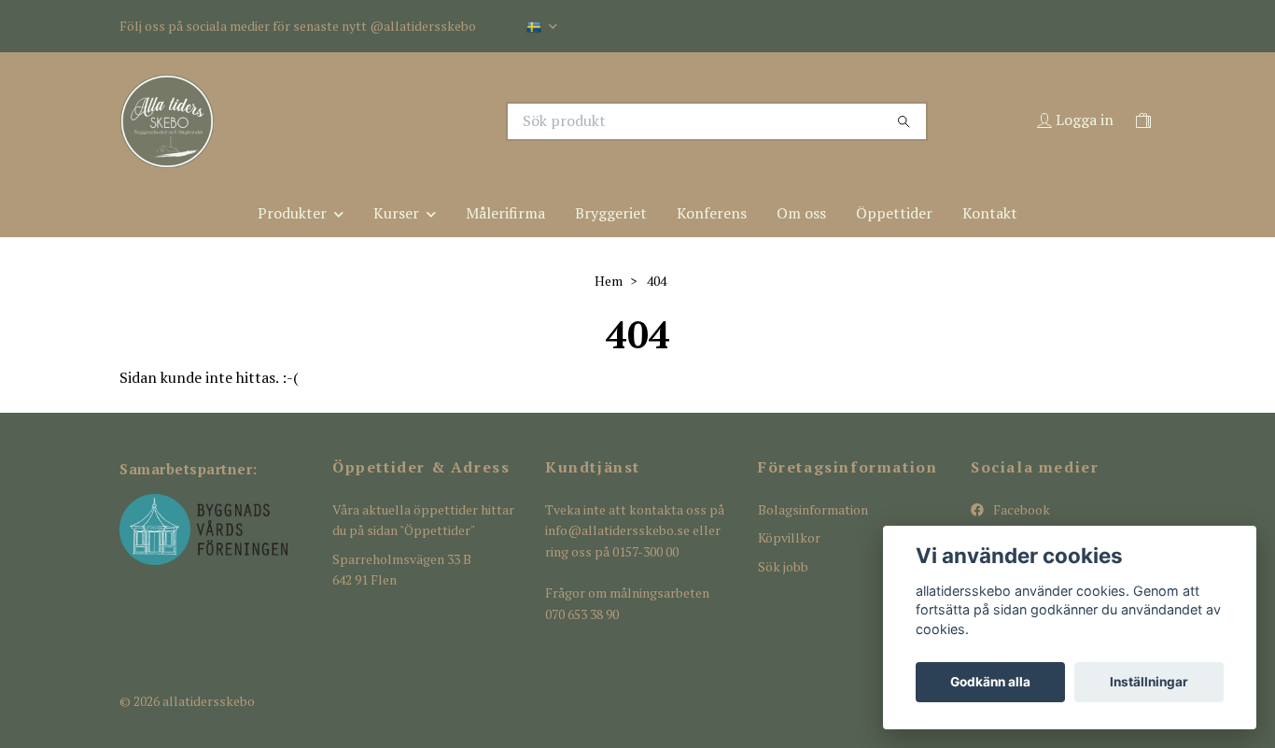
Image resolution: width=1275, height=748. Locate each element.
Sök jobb (783, 566)
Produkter (292, 213)
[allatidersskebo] (378, 121)
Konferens (712, 213)
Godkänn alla (990, 681)
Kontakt (989, 213)
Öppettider (894, 213)
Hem (609, 280)
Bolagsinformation (813, 509)
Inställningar (1149, 681)
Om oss (801, 213)
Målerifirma (505, 213)
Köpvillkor (789, 537)
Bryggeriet (611, 213)
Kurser (396, 213)
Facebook (1020, 509)
